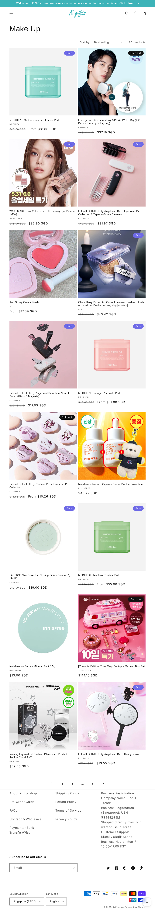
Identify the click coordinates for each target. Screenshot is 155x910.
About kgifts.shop (23, 793)
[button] (11, 13)
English (54, 901)
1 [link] (52, 783)
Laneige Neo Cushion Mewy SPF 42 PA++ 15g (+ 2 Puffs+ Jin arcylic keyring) (109, 122)
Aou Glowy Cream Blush (24, 302)
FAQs (13, 810)
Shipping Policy (67, 793)
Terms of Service (68, 810)
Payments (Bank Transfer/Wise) (21, 830)
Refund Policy (66, 802)
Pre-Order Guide (22, 802)
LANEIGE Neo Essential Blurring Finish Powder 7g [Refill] (39, 577)
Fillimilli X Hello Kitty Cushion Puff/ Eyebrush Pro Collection (39, 486)
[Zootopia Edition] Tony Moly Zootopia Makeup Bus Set (111, 666)
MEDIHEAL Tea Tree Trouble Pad (98, 575)
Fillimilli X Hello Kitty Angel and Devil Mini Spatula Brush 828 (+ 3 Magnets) (39, 395)
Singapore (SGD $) (25, 901)
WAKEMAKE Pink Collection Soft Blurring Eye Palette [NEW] (42, 213)
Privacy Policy (66, 819)
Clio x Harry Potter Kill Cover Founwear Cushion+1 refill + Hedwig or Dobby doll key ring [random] (111, 304)
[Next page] (103, 783)
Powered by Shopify (135, 907)
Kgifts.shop (118, 907)
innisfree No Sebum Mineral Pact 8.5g (32, 666)
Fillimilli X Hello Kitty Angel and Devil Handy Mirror (109, 754)
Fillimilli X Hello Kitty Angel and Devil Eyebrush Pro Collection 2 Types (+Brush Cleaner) (109, 213)
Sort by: (85, 42)
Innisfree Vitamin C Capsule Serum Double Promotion (110, 484)
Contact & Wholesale (25, 819)
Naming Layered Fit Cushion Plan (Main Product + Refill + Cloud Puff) (39, 756)
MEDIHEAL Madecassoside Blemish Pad (34, 120)
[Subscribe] (73, 867)
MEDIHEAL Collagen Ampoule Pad (99, 393)
